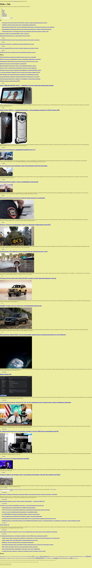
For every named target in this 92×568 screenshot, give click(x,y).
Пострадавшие (24, 558)
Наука (3, 11)
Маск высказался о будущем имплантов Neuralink (14, 458)
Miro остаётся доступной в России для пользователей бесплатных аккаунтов (20, 546)
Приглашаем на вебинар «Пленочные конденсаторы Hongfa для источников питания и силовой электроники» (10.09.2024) (28, 494)
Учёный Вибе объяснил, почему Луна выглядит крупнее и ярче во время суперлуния (19, 39)
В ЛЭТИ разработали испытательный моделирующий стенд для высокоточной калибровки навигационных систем (29, 518)
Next (6, 487)
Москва (9, 558)
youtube (20, 556)
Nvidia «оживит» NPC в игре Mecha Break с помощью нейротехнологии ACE (20, 540)
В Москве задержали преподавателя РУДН (10, 81)
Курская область (3, 558)
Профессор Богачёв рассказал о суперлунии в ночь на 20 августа (15, 35)
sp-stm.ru (54, 489)
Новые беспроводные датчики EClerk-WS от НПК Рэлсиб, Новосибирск (18, 507)
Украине (52, 558)
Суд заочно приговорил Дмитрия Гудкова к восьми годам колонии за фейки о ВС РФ (20, 72)
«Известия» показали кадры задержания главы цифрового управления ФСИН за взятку (20, 70)
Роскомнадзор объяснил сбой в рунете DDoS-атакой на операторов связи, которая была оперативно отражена (27, 544)
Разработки (29, 558)
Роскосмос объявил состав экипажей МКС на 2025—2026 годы (14, 33)
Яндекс (69, 558)
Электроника (4, 15)
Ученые (60, 558)
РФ (26, 558)
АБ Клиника (15, 1)
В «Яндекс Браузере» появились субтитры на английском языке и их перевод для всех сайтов (23, 551)
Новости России (18, 558)
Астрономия (26, 556)
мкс (73, 558)
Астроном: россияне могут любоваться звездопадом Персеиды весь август (17, 44)
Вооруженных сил (44, 556)
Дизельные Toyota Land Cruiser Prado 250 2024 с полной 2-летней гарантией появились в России (24, 22)
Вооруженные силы (37, 556)
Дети (54, 556)
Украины (55, 558)
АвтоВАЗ (23, 556)
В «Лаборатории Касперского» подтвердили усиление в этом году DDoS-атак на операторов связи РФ (29, 431)
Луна (7, 558)
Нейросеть (14, 558)
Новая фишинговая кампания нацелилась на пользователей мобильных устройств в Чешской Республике (26, 29)
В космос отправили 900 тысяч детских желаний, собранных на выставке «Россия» (19, 48)
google (3, 556)
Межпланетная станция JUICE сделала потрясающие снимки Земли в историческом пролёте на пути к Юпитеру (28, 27)
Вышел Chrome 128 (5, 374)
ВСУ (33, 556)
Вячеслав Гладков (51, 556)
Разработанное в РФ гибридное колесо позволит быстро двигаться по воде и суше (19, 61)
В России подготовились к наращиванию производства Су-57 (17, 149)
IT (2, 9)
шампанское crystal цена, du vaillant (15, 489)
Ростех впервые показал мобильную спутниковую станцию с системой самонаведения (22, 516)
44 (4, 487)
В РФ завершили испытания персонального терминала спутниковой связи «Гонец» (19, 74)
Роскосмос (34, 558)
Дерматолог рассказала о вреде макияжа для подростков (13, 63)
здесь (27, 489)
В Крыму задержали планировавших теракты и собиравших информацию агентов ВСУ (20, 59)
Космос (3, 10)
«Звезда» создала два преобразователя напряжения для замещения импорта (19, 512)
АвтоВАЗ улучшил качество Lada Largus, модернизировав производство (19, 24)
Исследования (84, 556)
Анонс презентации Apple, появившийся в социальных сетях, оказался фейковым (21, 549)
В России (30, 556)
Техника (3, 13)
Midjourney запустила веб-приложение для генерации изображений (17, 542)
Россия (38, 558)
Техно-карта (4, 16)
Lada (11, 556)
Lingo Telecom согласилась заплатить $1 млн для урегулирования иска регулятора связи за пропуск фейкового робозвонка (35, 402)
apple (1, 556)
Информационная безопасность (66, 556)
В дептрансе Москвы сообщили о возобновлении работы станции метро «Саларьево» (20, 76)
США (42, 558)
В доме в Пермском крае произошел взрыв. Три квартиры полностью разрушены (23, 165)
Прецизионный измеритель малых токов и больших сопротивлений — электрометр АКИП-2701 (22, 501)
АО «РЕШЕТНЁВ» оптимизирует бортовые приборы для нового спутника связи (21, 514)
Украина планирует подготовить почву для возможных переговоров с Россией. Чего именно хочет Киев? (30, 474)
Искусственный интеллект (76, 556)
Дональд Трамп (58, 556)
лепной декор (6, 489)
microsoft (13, 556)
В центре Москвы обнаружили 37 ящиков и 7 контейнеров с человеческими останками (20, 78)
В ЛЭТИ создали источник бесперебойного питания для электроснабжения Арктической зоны (22, 505)
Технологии (4, 14)
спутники (77, 558)
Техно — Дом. (5, 4)
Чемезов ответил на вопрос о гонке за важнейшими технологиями (19, 181)
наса (74, 558)
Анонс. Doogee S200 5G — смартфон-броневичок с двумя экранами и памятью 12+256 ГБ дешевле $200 (30, 110)
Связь (3, 12)
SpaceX (16, 556)
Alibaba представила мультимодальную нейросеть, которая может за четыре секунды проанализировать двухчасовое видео (31, 538)
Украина (49, 558)
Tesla (18, 556)
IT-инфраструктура (7, 556)
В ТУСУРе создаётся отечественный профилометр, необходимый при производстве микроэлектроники (26, 509)
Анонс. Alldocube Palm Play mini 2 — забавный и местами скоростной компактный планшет (27, 85)
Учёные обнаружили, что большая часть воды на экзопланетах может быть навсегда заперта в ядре (25, 31)
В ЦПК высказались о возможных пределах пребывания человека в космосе (18, 52)
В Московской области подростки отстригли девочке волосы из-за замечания (18, 57)
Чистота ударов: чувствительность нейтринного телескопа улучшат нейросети (18, 68)
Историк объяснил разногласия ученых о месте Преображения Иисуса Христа (18, 65)
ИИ (60, 556)
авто (71, 558)
